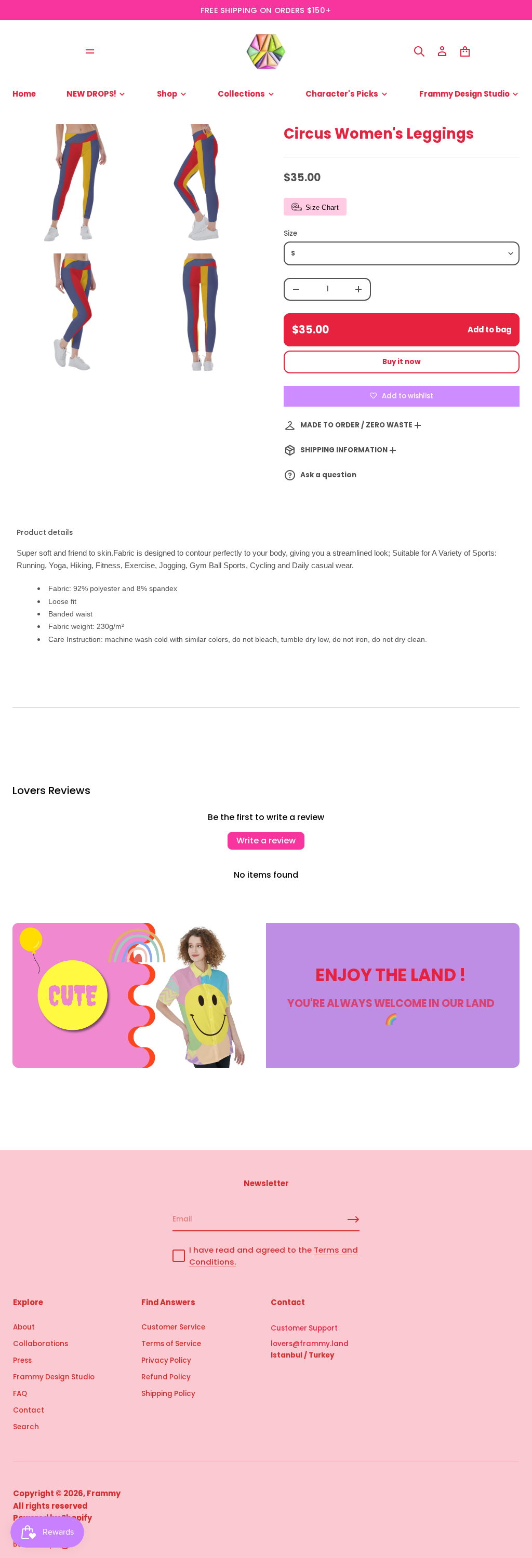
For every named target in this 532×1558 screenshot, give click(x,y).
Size (290, 233)
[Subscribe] (353, 1219)
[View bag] (465, 51)
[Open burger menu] (90, 51)
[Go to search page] (419, 51)
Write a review (266, 841)
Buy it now (401, 362)
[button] (419, 51)
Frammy (104, 1493)
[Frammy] (266, 51)
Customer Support (304, 1328)
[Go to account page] (442, 51)
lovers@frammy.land (310, 1344)
